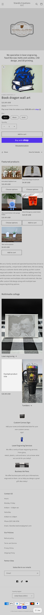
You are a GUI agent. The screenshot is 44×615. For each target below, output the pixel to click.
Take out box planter (8, 244)
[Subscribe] (37, 573)
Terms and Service (10, 543)
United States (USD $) (20, 596)
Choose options (12, 189)
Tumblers (26, 405)
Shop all (22, 29)
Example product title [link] (10, 375)
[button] (2, 4)
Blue (5, 117)
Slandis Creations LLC (19, 611)
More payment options (22, 145)
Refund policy (9, 538)
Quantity (4, 122)
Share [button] (6, 152)
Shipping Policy (9, 553)
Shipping (4, 105)
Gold (23, 117)
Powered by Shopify (28, 611)
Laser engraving (8, 356)
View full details (34, 152)
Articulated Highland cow (9, 181)
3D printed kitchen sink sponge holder (11, 213)
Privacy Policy (9, 548)
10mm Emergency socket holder (31, 212)
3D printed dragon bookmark (30, 179)
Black (15, 117)
